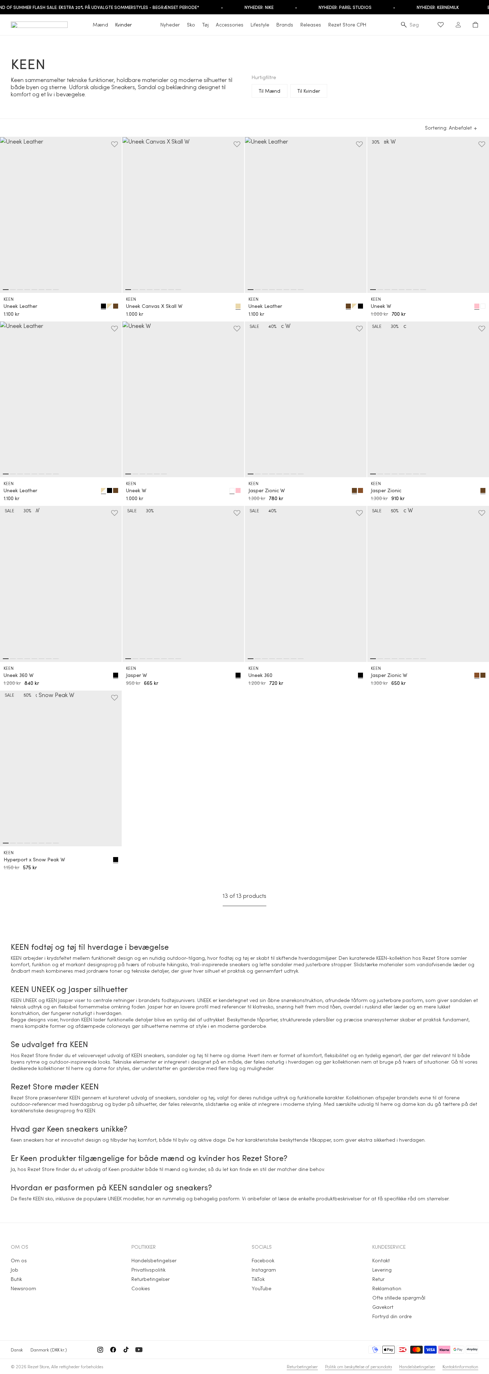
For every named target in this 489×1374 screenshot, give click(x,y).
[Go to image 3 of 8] (20, 289)
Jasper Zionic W (266, 490)
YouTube (261, 1288)
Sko (191, 24)
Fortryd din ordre (392, 1316)
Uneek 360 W (19, 675)
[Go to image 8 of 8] (56, 289)
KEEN (9, 298)
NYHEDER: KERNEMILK (438, 7)
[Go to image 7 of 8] (49, 289)
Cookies (140, 1288)
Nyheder (170, 24)
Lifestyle (260, 24)
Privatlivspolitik (148, 1269)
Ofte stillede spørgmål (398, 1297)
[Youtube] (138, 1349)
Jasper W (136, 675)
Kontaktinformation (460, 1366)
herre (77, 1068)
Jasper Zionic (386, 490)
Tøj (205, 24)
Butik (16, 1279)
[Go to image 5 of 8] (34, 289)
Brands (284, 24)
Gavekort (382, 1306)
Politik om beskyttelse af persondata (358, 1366)
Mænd (100, 24)
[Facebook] (113, 1349)
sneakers (239, 964)
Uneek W (381, 306)
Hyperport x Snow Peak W (34, 859)
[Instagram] (100, 1349)
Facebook (263, 1260)
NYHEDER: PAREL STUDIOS (345, 7)
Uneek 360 (260, 675)
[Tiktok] (126, 1349)
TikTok (258, 1279)
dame (100, 1068)
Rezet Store (38, 1366)
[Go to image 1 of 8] (6, 289)
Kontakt (381, 1260)
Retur (378, 1279)
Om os (19, 1260)
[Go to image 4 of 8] (27, 289)
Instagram (264, 1269)
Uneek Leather (20, 306)
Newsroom (23, 1288)
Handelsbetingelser (153, 1260)
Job (14, 1269)
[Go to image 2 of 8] (13, 289)
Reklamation (386, 1288)
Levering (382, 1269)
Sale (254, 326)
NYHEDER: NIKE (259, 7)
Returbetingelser (150, 1279)
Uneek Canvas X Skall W (154, 306)
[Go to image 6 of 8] (41, 289)
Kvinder (123, 24)
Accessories (229, 24)
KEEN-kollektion (393, 957)
